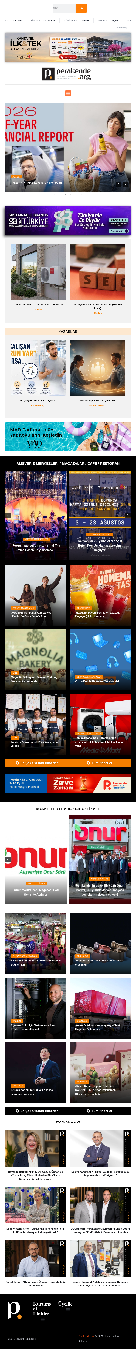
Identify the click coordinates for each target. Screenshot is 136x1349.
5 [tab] (76, 195)
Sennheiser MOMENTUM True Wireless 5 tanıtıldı (99, 962)
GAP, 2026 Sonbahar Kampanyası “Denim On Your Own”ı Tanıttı (31, 614)
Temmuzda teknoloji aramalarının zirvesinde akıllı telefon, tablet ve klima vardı (99, 741)
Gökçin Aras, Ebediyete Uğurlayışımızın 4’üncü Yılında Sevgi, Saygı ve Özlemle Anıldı (63, 182)
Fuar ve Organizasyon (25, 956)
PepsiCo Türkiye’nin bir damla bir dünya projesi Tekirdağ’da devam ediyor (42, 306)
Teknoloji (82, 956)
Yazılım (17, 1021)
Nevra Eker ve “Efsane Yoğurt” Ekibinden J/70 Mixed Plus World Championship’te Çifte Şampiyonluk (40, 890)
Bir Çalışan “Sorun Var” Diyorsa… (38, 400)
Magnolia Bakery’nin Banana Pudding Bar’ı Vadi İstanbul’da (34, 679)
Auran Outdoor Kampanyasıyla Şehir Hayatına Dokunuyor (98, 1027)
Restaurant (83, 608)
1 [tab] (54, 195)
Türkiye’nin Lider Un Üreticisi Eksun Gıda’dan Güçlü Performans (103, 892)
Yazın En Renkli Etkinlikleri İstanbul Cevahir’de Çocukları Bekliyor (100, 548)
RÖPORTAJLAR (68, 1121)
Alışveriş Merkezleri (36, 530)
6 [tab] (81, 195)
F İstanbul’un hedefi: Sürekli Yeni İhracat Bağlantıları (36, 962)
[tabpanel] (68, 147)
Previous (118, 184)
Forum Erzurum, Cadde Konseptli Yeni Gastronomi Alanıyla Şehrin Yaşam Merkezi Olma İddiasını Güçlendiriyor (36, 543)
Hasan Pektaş (37, 405)
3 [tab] (65, 195)
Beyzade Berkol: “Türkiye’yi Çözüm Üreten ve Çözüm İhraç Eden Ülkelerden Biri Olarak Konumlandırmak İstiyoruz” (35, 1175)
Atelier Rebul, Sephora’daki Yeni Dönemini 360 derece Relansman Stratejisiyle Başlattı (95, 1089)
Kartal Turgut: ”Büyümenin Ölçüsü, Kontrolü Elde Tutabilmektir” (36, 1283)
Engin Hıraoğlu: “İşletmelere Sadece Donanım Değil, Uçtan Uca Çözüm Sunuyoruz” (100, 1283)
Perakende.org (86, 1336)
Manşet (16, 177)
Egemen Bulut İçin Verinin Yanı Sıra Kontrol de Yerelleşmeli (33, 1027)
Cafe (15, 673)
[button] (68, 93)
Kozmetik (82, 1021)
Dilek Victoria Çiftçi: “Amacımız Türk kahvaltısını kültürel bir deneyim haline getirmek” (35, 1230)
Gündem (42, 313)
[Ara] (81, 8)
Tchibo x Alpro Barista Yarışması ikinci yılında (34, 744)
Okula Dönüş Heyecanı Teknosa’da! (97, 681)
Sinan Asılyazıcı (96, 405)
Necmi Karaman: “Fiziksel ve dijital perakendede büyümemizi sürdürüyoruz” (100, 1173)
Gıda (40, 879)
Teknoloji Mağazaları (89, 677)
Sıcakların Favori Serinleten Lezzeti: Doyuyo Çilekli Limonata (97, 614)
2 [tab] (60, 195)
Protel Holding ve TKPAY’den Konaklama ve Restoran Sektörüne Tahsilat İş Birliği (101, 306)
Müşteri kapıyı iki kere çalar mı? (97, 400)
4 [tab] (70, 195)
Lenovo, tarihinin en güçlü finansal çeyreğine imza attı (32, 1091)
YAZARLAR (68, 332)
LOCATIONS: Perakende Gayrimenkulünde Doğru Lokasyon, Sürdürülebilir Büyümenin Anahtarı (100, 1230)
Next (125, 184)
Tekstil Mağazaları (24, 608)
